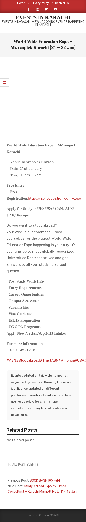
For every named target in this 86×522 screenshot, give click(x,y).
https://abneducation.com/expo (54, 198)
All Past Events (25, 464)
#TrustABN (49, 360)
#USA (79, 360)
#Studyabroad (28, 360)
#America (66, 360)
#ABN (11, 360)
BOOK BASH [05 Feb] (45, 480)
